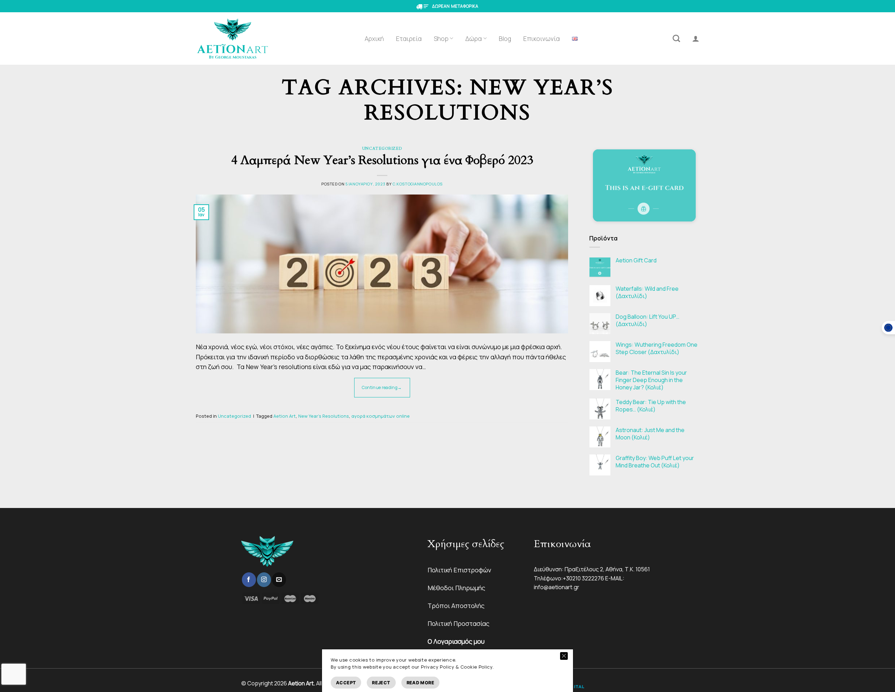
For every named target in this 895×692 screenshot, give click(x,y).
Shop (441, 38)
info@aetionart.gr (556, 587)
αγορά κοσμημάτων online (380, 416)
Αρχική (374, 38)
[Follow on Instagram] (264, 579)
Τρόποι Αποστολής (456, 605)
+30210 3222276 (583, 578)
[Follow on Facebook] (249, 579)
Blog (505, 38)
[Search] (676, 38)
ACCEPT (346, 682)
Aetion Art (284, 416)
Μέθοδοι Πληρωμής (456, 588)
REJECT (381, 682)
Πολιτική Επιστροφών (459, 570)
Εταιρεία (409, 38)
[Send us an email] (279, 579)
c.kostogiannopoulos (418, 183)
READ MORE (420, 682)
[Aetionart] (233, 38)
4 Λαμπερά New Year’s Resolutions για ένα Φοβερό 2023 (382, 160)
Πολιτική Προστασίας (458, 623)
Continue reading (382, 387)
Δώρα (473, 38)
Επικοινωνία (541, 38)
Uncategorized (382, 148)
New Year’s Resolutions (323, 416)
